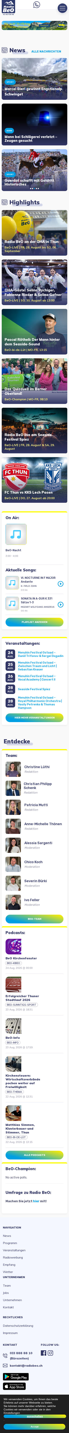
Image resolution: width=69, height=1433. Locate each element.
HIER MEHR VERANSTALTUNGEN (35, 717)
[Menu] (62, 8)
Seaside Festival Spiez (34, 689)
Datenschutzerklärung (18, 1326)
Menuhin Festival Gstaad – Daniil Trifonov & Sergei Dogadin (40, 654)
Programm (10, 1243)
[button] (30, 188)
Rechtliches (13, 1317)
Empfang (9, 1264)
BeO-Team (34, 919)
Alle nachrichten (46, 51)
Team (7, 1285)
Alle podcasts (34, 1155)
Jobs (6, 1293)
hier (36, 1201)
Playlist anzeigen (34, 622)
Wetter (8, 1272)
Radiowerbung (13, 1257)
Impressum (10, 1333)
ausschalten (35, 1416)
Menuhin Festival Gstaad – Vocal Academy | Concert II (37, 677)
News (7, 1236)
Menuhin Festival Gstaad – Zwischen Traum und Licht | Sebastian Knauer (37, 666)
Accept (35, 1426)
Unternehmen (14, 1277)
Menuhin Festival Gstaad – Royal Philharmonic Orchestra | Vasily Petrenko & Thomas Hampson (40, 703)
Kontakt (8, 1307)
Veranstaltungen (14, 1250)
